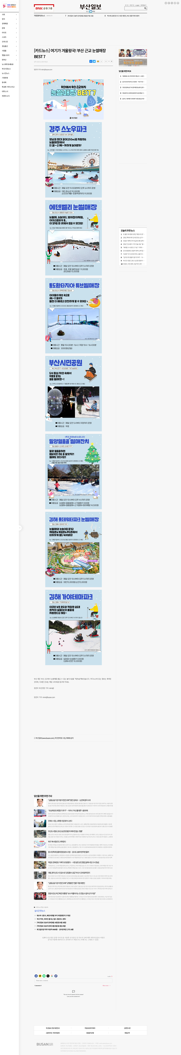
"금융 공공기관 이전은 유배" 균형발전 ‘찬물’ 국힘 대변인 (66, 883)
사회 (3, 14)
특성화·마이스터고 (8, 87)
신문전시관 (127, 1028)
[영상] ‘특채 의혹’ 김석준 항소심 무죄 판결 (135, 237)
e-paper (137, 5)
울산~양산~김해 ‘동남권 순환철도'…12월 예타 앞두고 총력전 (124, 16)
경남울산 (5, 46)
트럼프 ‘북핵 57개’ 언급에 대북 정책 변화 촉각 (136, 241)
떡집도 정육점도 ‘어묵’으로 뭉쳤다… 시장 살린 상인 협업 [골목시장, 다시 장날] (73, 862)
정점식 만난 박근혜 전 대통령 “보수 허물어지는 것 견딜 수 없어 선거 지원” (72, 893)
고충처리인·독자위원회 (53, 1033)
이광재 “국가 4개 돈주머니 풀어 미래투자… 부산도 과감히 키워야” (142, 254)
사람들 (4, 50)
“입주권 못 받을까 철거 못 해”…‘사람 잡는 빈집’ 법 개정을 (139, 257)
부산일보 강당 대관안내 (52, 1028)
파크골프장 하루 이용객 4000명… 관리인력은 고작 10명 (55, 929)
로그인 (126, 5)
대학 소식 (5, 91)
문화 (3, 28)
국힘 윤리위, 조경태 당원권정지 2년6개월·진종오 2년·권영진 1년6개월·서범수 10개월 (143, 93)
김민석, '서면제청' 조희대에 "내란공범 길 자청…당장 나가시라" (137, 99)
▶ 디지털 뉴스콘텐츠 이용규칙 (41, 907)
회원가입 (132, 5)
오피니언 (5, 41)
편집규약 (127, 1033)
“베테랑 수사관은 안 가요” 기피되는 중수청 (135, 247)
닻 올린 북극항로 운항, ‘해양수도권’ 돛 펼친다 (136, 234)
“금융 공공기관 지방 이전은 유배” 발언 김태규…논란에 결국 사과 (69, 800)
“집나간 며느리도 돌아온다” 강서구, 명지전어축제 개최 (83, 16)
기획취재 (5, 78)
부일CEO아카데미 (90, 1028)
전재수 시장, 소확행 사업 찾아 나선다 (60, 820)
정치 (3, 19)
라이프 (4, 32)
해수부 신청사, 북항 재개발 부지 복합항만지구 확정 (53, 915)
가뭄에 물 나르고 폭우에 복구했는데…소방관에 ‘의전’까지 (136, 76)
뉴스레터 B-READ (7, 64)
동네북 (4, 82)
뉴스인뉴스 (5, 73)
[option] (101, 15)
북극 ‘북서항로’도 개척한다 (57, 841)
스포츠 (4, 37)
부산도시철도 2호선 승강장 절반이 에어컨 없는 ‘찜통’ (65, 831)
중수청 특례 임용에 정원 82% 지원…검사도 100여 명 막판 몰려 (68, 852)
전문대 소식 (6, 96)
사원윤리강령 (90, 1033)
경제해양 (5, 23)
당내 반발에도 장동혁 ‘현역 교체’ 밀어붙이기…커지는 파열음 (140, 251)
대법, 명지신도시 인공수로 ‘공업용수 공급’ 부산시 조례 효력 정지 (69, 872)
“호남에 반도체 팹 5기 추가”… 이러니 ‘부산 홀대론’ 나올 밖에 (68, 810)
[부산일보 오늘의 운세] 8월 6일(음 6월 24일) (51, 926)
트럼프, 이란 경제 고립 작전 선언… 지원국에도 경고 (138, 264)
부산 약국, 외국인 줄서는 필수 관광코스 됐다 (51, 919)
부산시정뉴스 (6, 68)
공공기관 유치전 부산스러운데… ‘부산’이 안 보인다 (134, 82)
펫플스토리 (5, 55)
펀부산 (4, 59)
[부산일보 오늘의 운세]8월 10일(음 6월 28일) (51, 922)
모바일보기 (143, 5)
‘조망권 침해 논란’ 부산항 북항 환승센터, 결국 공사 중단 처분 (136, 87)
